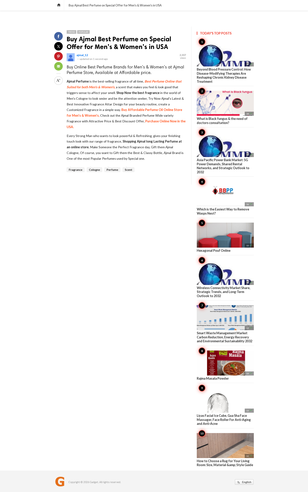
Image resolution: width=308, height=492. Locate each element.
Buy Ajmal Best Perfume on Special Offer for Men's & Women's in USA (119, 43)
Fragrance (75, 169)
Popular (83, 32)
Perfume (112, 169)
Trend (71, 32)
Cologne (94, 169)
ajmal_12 (82, 55)
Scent (128, 169)
